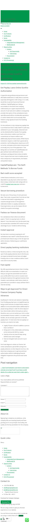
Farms (5, 38)
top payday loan (14, 83)
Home (5, 31)
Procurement (10, 56)
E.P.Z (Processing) (9, 60)
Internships (13, 53)
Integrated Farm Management (15, 42)
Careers (9, 49)
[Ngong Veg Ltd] (6, 23)
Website (3, 406)
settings (21, 515)
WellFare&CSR (11, 45)
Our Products (7, 34)
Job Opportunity (14, 51)
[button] (15, 443)
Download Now (6, 502)
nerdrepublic (22, 83)
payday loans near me (12, 184)
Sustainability (7, 40)
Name (3, 399)
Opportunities (8, 47)
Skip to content (5, 26)
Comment (4, 385)
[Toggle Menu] (1, 28)
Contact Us (7, 58)
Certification (7, 36)
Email (3, 403)
